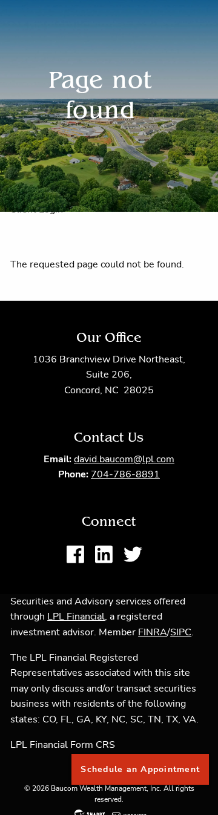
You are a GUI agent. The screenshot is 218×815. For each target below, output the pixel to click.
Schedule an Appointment (140, 769)
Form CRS (92, 744)
